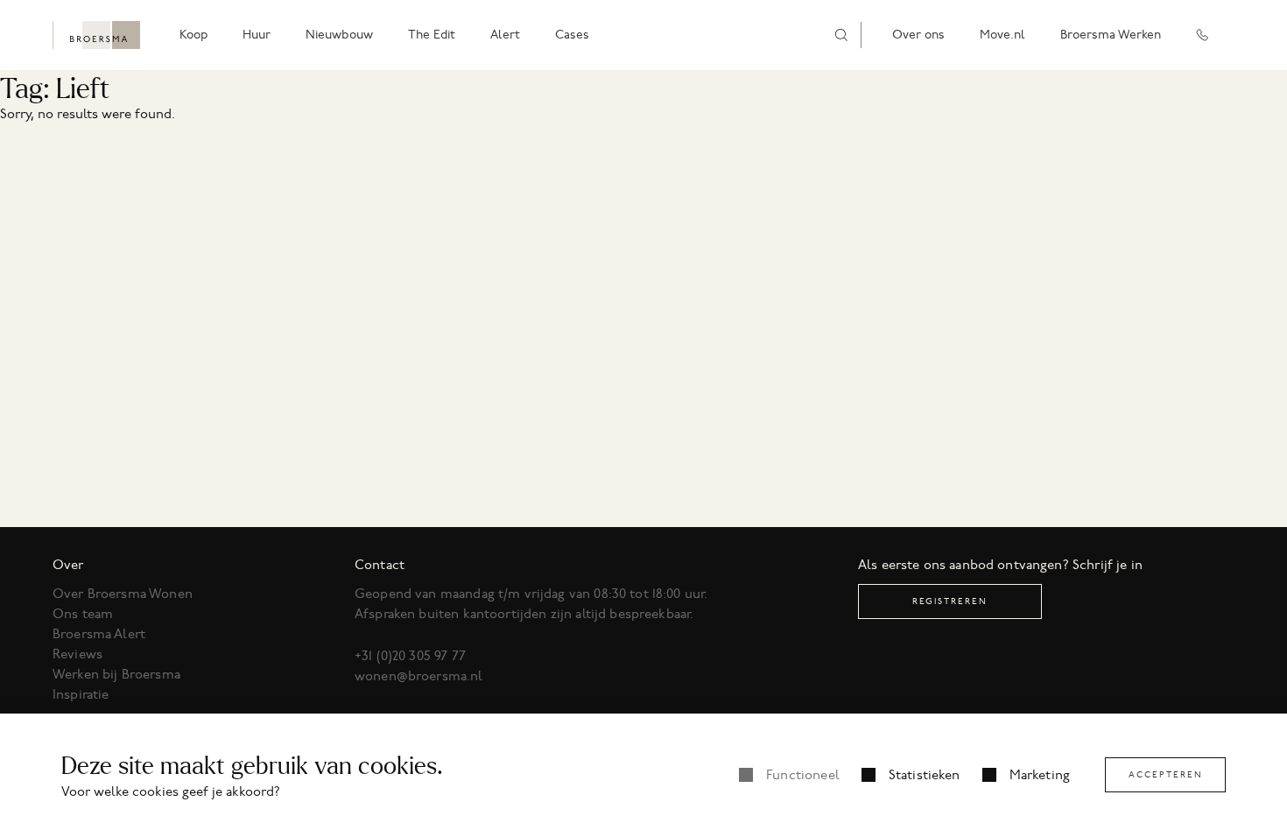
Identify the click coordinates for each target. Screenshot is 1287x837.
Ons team (83, 613)
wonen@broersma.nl (419, 676)
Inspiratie (81, 694)
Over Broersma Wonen (123, 593)
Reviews (77, 654)
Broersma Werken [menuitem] (1110, 34)
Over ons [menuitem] (918, 34)
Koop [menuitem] (193, 34)
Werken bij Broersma (116, 674)
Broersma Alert (99, 634)
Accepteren (1166, 774)
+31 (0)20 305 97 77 (410, 656)
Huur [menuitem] (257, 34)
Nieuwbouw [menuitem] (339, 34)
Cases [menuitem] (572, 34)
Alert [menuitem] (505, 34)
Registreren (950, 601)
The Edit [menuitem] (431, 34)
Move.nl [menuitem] (1002, 34)
